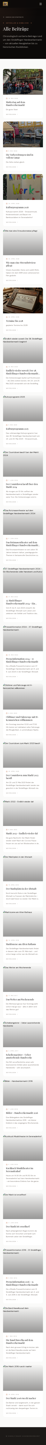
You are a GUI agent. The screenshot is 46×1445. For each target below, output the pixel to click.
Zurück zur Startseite (15, 17)
